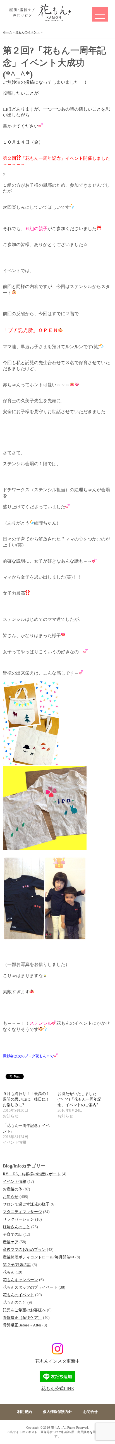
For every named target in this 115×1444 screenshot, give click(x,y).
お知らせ (10, 1196)
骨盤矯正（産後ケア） (22, 1317)
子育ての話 (12, 1234)
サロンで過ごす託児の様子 (26, 1204)
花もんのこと (14, 1302)
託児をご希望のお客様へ (24, 1310)
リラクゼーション (18, 1219)
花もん (9, 1272)
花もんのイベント (18, 1295)
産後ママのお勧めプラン (24, 1249)
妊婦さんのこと (16, 1227)
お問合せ (90, 1412)
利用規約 (24, 1412)
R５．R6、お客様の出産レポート (32, 1174)
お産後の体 (12, 1189)
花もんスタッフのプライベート (30, 1287)
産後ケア (10, 1242)
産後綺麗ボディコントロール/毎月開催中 (38, 1257)
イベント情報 (14, 1181)
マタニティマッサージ (22, 1211)
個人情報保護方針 (57, 1412)
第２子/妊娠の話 (17, 1264)
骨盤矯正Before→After (22, 1325)
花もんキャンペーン (20, 1279)
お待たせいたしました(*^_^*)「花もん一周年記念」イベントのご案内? (79, 1099)
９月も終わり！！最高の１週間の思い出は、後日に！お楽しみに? (26, 1099)
